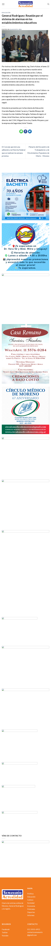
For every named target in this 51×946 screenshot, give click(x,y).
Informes (30, 915)
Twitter (5, 932)
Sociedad (30, 903)
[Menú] (3, 4)
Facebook (5, 929)
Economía (31, 906)
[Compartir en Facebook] (26, 131)
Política (30, 894)
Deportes (31, 912)
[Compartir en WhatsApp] (21, 131)
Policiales (31, 909)
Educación (6, 12)
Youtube (5, 935)
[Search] (48, 4)
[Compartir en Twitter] (30, 131)
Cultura (30, 900)
